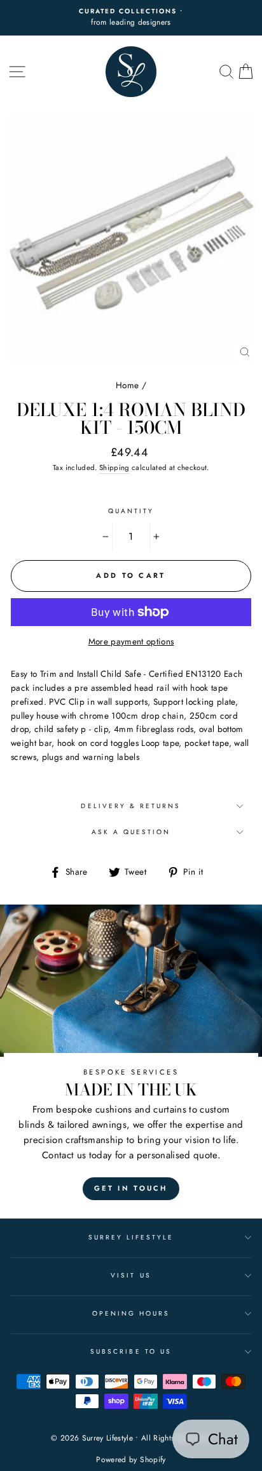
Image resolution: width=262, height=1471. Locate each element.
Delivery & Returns (131, 806)
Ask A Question (131, 832)
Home (127, 385)
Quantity (131, 511)
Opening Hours (131, 1313)
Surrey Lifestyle (131, 1237)
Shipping (114, 467)
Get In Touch (131, 1188)
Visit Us (131, 1275)
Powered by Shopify (130, 1459)
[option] (131, 17)
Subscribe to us (131, 1351)
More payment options (131, 641)
